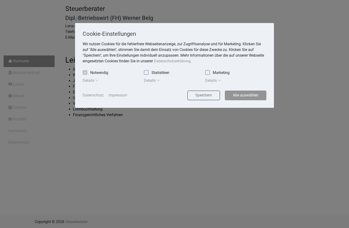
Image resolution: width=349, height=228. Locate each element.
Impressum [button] (117, 95)
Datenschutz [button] (93, 95)
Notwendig (99, 72)
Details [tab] (89, 80)
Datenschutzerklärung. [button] (173, 61)
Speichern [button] (203, 95)
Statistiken (160, 72)
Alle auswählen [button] (245, 95)
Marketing (221, 72)
